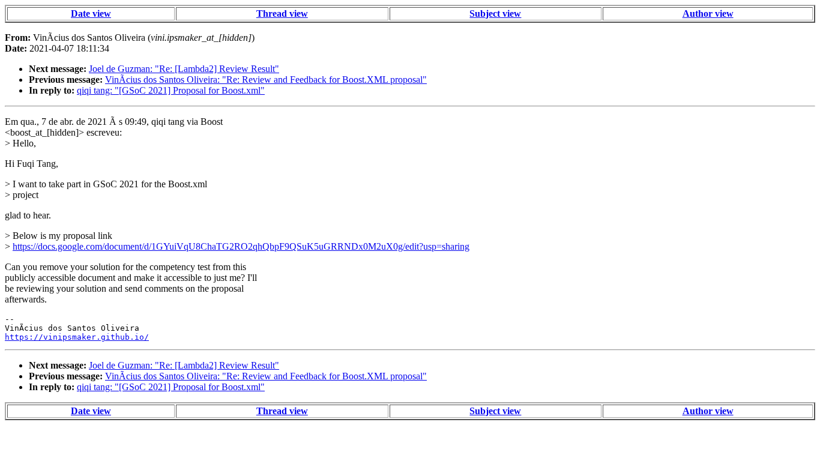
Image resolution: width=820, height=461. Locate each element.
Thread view (282, 13)
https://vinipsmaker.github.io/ (77, 337)
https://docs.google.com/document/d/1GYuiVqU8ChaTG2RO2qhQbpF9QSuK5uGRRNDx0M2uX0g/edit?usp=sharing (241, 246)
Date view (91, 13)
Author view (708, 13)
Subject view (495, 13)
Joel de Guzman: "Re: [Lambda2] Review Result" (184, 69)
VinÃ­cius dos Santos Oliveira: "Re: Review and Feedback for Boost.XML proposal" (266, 79)
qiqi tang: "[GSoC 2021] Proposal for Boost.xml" (171, 90)
